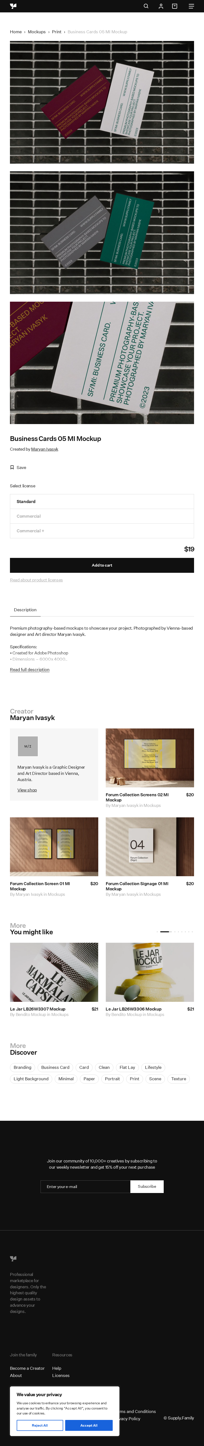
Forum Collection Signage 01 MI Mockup (137, 886)
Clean (104, 1067)
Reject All (40, 1425)
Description (25, 609)
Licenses (61, 1375)
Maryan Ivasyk (44, 449)
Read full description (30, 669)
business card (55, 1067)
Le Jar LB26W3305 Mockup (105, 1008)
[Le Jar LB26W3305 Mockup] (121, 972)
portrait (112, 1078)
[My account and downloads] (160, 6)
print (134, 1078)
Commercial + (30, 530)
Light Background (31, 1078)
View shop (27, 790)
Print (56, 31)
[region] (64, 1411)
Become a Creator (27, 1368)
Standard (26, 501)
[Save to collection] (183, 738)
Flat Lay (127, 1067)
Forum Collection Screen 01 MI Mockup (40, 886)
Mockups (37, 31)
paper (89, 1078)
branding (22, 1067)
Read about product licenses (36, 579)
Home (16, 31)
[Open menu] (191, 6)
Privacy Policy (126, 1418)
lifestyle (153, 1067)
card (84, 1067)
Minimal (66, 1078)
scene (155, 1078)
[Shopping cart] (175, 6)
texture (178, 1078)
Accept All (89, 1425)
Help (56, 1368)
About (16, 1375)
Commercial (29, 516)
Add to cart (102, 565)
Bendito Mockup (98, 1014)
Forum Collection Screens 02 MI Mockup (137, 797)
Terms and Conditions (134, 1411)
